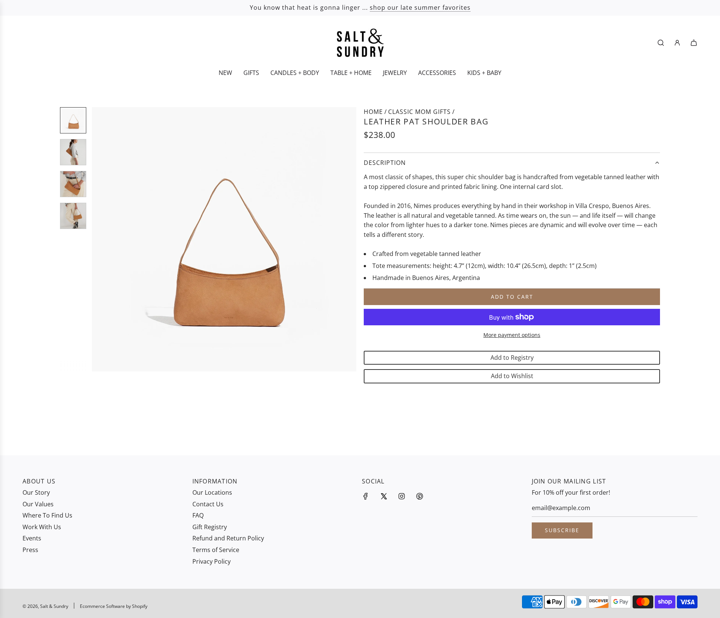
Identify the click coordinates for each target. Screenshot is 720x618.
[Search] (660, 42)
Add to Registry (512, 357)
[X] (383, 496)
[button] (102, 239)
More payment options (511, 334)
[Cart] (694, 42)
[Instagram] (401, 496)
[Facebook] (365, 496)
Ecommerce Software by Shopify (113, 606)
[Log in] (677, 42)
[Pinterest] (419, 496)
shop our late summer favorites (420, 7)
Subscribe (562, 530)
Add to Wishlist (512, 376)
